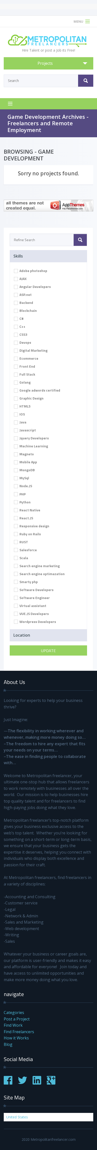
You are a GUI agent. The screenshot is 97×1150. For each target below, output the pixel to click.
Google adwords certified (39, 390)
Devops (25, 342)
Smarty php (28, 581)
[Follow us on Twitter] (22, 1083)
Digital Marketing (33, 350)
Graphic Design (31, 398)
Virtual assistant (32, 605)
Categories (14, 1012)
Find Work (13, 1025)
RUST (23, 541)
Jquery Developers (34, 438)
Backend (26, 302)
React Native (29, 510)
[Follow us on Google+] (51, 1083)
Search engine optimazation (42, 573)
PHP (22, 494)
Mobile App (28, 462)
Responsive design (34, 526)
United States (17, 1117)
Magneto (26, 454)
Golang (25, 382)
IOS (22, 414)
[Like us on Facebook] (8, 1083)
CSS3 (23, 334)
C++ (22, 326)
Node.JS (25, 485)
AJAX (23, 278)
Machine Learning (33, 446)
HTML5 (25, 406)
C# (21, 318)
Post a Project (17, 1019)
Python (25, 502)
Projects (45, 63)
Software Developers (36, 589)
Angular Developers (35, 286)
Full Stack (27, 374)
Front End (27, 366)
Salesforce (28, 549)
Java (22, 422)
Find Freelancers (19, 1031)
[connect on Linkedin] (37, 1083)
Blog (8, 1044)
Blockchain (28, 310)
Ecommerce (28, 358)
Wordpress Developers (37, 621)
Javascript (27, 430)
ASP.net (25, 294)
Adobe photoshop (33, 270)
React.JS (26, 518)
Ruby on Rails (30, 534)
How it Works (16, 1038)
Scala (23, 557)
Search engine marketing (39, 565)
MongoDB (27, 470)
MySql (24, 477)
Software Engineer (34, 597)
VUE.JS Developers (34, 613)
